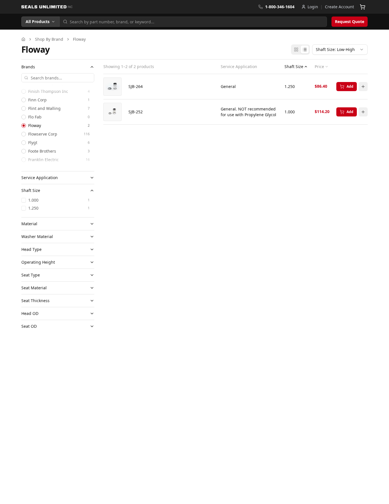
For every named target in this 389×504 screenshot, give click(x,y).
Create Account (339, 6)
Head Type (31, 249)
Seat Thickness (35, 300)
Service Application (39, 177)
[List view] (305, 50)
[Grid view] (296, 50)
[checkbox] (23, 200)
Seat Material (34, 287)
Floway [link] (79, 39)
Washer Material (37, 236)
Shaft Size (30, 190)
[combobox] (340, 49)
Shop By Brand (49, 39)
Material (29, 223)
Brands (28, 66)
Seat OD (29, 326)
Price (319, 66)
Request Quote (349, 21)
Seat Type (30, 275)
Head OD (29, 313)
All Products (38, 21)
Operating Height (38, 262)
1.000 (33, 200)
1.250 (33, 208)
